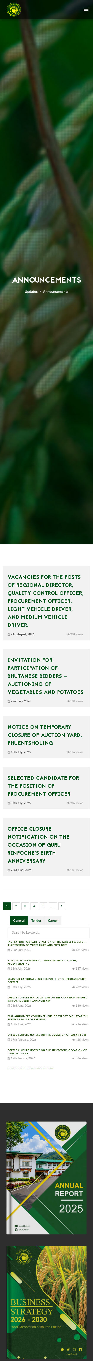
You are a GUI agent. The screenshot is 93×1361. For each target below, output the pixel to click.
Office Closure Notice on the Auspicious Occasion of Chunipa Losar (47, 1052)
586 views (82, 1058)
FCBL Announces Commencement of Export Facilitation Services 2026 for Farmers (48, 1018)
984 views (76, 634)
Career (53, 920)
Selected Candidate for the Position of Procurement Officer (43, 787)
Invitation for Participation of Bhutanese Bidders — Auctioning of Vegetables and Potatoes (46, 677)
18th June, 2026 (21, 1024)
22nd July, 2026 (20, 701)
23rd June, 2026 (21, 870)
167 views (76, 752)
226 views (82, 1024)
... (52, 906)
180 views (76, 870)
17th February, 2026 (23, 1040)
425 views (82, 1040)
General (19, 920)
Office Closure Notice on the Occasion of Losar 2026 (47, 1035)
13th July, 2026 (20, 752)
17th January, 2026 (22, 1058)
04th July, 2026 (20, 803)
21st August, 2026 (22, 634)
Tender (36, 920)
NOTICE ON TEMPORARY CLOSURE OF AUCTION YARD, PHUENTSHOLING (45, 736)
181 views (76, 701)
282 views (76, 803)
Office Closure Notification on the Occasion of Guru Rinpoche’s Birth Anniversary (39, 845)
